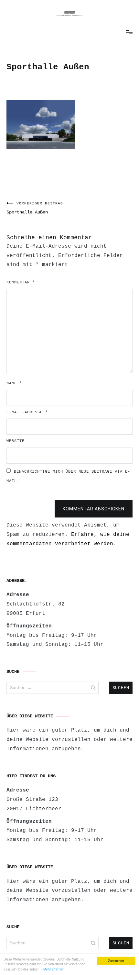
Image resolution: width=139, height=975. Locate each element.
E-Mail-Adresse (27, 412)
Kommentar (20, 282)
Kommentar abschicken (93, 508)
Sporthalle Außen (34, 208)
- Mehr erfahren (52, 969)
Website (15, 441)
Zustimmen (116, 960)
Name (14, 383)
